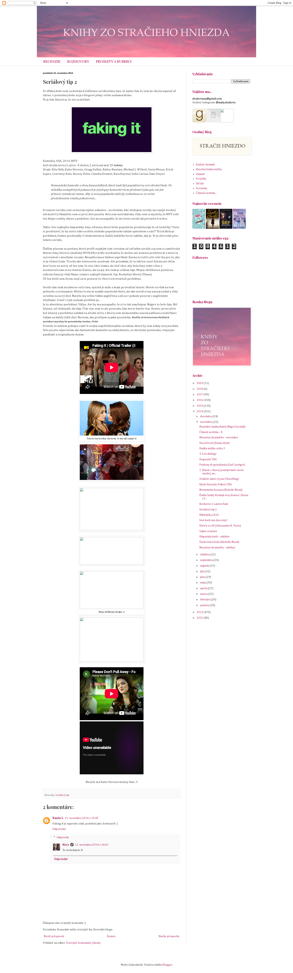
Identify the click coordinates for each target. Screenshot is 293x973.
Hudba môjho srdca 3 (212, 448)
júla (202, 571)
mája (203, 582)
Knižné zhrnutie (205, 164)
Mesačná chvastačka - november (218, 437)
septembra (206, 560)
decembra (206, 416)
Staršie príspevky (168, 936)
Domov (111, 936)
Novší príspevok (54, 936)
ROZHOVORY (78, 61)
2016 (200, 400)
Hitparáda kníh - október (214, 536)
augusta (205, 565)
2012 (200, 617)
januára (205, 605)
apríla (204, 588)
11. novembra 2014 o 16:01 (91, 844)
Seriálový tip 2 (208, 509)
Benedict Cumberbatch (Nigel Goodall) (222, 426)
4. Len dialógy (207, 453)
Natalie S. (58, 818)
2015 (200, 405)
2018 (200, 389)
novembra (206, 422)
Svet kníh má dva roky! (213, 520)
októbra (205, 554)
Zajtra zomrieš (208, 531)
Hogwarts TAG (208, 459)
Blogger (167, 964)
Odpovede (63, 837)
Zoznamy (201, 188)
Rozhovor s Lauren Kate (213, 504)
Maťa (65, 844)
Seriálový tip (62, 795)
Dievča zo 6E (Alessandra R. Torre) (220, 525)
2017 (200, 394)
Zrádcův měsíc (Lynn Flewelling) (219, 479)
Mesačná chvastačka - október (217, 547)
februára (205, 599)
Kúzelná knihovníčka (209, 169)
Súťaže (200, 183)
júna (203, 577)
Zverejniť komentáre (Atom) (83, 943)
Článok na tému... (206, 193)
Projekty (201, 178)
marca (204, 594)
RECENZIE (51, 61)
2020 (200, 383)
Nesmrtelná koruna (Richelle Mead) (220, 489)
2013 (200, 612)
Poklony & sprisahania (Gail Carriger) (222, 464)
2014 (200, 411)
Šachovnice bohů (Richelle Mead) (219, 542)
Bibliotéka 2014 (209, 515)
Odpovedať (59, 829)
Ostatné (200, 174)
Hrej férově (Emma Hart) (214, 443)
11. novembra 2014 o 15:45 (81, 818)
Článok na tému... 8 (210, 432)
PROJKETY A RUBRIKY (114, 61)
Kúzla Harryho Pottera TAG (215, 484)
